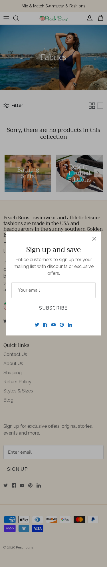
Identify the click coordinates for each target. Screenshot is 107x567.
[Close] (94, 238)
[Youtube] (53, 325)
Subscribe (53, 308)
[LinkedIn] (70, 325)
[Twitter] (37, 325)
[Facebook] (45, 325)
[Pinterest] (62, 325)
